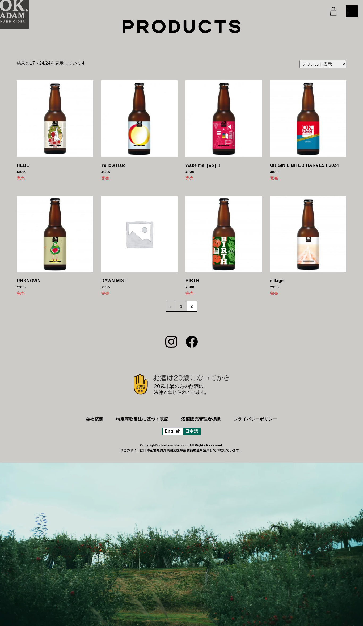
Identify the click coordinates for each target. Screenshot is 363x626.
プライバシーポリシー (255, 419)
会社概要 (94, 419)
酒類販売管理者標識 (201, 419)
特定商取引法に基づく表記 (142, 419)
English (173, 431)
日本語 (191, 431)
